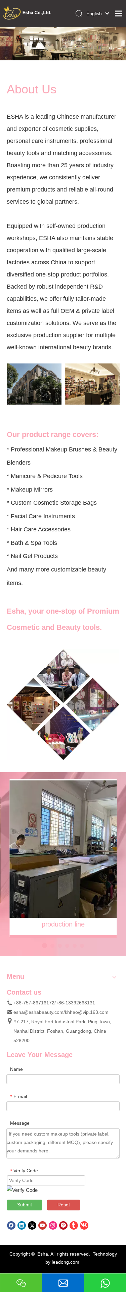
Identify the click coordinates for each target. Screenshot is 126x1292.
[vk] (84, 1225)
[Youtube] (42, 1225)
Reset (63, 1204)
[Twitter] (32, 1225)
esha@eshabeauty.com (38, 1012)
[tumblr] (74, 1225)
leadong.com (65, 1262)
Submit (24, 1204)
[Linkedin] (21, 1225)
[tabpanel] (63, 849)
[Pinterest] (63, 1225)
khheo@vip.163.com (87, 1012)
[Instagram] (53, 1225)
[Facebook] (11, 1225)
